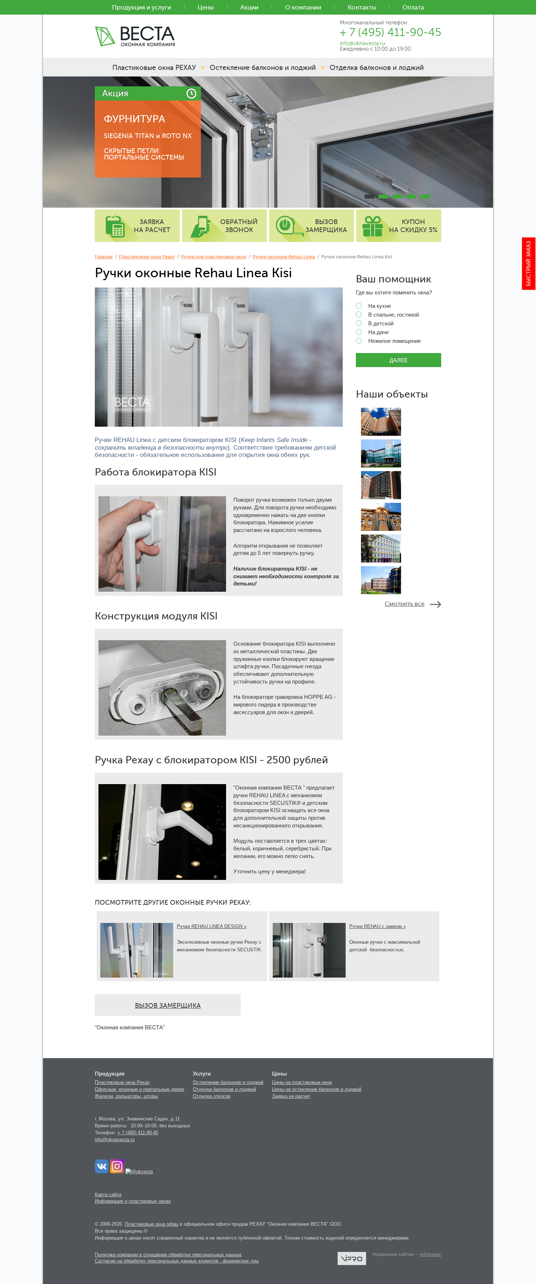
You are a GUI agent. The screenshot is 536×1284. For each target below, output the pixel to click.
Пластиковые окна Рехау (147, 256)
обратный (239, 226)
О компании (303, 7)
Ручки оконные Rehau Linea (284, 256)
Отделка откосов (211, 1096)
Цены (206, 7)
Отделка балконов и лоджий (224, 1089)
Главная (104, 256)
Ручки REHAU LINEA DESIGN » (211, 926)
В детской (380, 323)
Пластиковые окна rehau (151, 1224)
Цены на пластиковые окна (302, 1082)
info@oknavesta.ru (115, 1139)
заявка (152, 226)
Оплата (413, 7)
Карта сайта (108, 1194)
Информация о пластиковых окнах (133, 1201)
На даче (378, 332)
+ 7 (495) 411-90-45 (137, 1132)
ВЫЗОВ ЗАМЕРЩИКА (168, 1005)
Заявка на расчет (291, 1096)
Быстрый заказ (529, 263)
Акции (249, 7)
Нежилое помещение (394, 341)
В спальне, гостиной (393, 315)
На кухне (379, 306)
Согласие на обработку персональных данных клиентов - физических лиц (177, 1261)
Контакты (362, 7)
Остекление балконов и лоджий (228, 1082)
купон (413, 226)
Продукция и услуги (141, 7)
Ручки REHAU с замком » (377, 926)
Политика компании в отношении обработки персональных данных (168, 1254)
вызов (326, 226)
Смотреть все (404, 603)
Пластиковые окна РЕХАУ (154, 67)
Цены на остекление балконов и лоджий (316, 1089)
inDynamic (430, 1254)
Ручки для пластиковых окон (213, 256)
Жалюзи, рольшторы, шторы (126, 1096)
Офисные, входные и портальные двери (139, 1089)
